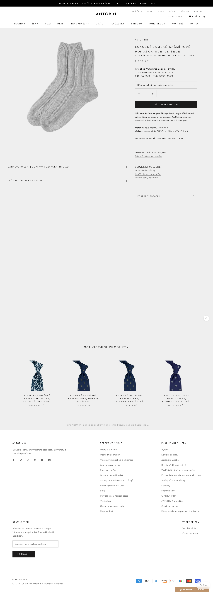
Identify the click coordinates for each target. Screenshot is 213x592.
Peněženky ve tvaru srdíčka (148, 174)
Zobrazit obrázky (149, 196)
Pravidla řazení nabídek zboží (114, 495)
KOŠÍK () (198, 16)
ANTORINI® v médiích (172, 501)
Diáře (99, 24)
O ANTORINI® (168, 495)
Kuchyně (178, 24)
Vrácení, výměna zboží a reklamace (116, 459)
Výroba (185, 11)
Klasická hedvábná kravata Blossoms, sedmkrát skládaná (37, 399)
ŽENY (35, 24)
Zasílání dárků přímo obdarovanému (178, 470)
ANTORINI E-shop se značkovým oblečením (94, 424)
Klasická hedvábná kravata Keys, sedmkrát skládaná (129, 399)
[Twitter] (21, 460)
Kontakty (199, 11)
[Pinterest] (35, 460)
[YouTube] (42, 460)
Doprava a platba (108, 449)
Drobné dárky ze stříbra (146, 177)
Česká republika (190, 533)
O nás (161, 11)
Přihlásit (23, 554)
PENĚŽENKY (117, 24)
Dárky (194, 24)
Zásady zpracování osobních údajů (116, 480)
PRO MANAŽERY (79, 24)
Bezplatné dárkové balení (173, 465)
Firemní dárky (167, 490)
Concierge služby (169, 506)
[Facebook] (13, 460)
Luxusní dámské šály (145, 170)
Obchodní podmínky (110, 454)
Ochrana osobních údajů (111, 475)
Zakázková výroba (170, 459)
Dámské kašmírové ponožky (148, 156)
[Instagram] (28, 460)
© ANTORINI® (19, 579)
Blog (102, 490)
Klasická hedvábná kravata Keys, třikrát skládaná (83, 399)
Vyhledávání (175, 17)
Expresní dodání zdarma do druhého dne (181, 475)
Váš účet (137, 11)
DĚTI (60, 24)
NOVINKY (19, 24)
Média (172, 11)
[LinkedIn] (49, 460)
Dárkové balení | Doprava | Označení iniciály (39, 167)
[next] (203, 380)
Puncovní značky (108, 470)
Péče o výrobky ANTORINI (25, 181)
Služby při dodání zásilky (173, 480)
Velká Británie (189, 528)
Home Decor (157, 24)
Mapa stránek (106, 511)
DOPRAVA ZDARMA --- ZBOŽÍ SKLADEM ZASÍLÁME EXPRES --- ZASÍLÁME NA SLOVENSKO (106, 3)
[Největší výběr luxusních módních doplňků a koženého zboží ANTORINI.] (106, 14)
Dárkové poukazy (169, 454)
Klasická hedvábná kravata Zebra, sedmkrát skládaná (176, 399)
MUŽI (48, 24)
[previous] (9, 380)
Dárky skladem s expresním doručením (180, 511)
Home (150, 11)
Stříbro (136, 24)
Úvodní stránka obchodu (112, 506)
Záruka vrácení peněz (110, 465)
